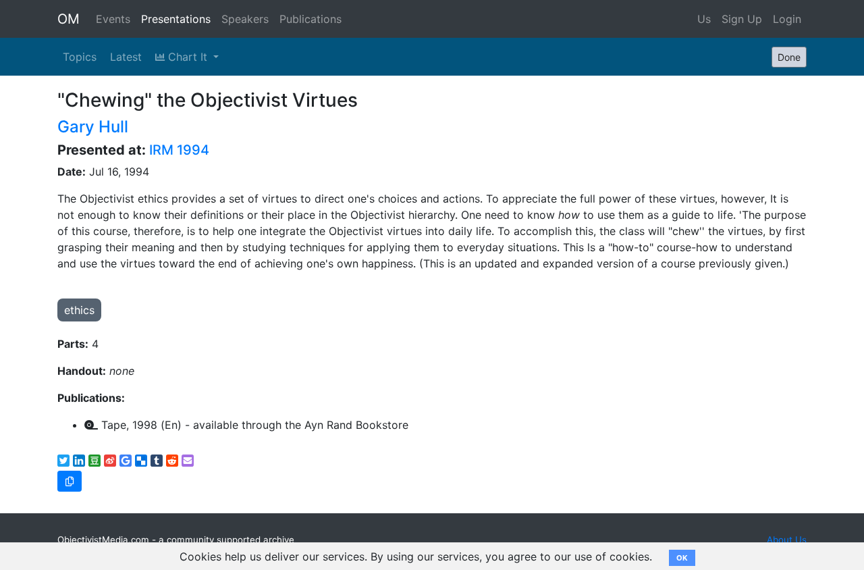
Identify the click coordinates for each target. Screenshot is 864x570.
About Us (787, 539)
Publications (310, 19)
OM (68, 19)
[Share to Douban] (94, 461)
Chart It (188, 56)
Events (113, 19)
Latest (126, 56)
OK (682, 558)
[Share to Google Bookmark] (125, 461)
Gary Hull (92, 126)
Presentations (176, 19)
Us (704, 19)
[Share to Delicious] (141, 461)
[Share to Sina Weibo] (110, 461)
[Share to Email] (188, 461)
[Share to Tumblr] (157, 461)
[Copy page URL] (69, 481)
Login (787, 19)
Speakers (245, 19)
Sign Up (742, 19)
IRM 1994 (179, 150)
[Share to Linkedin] (79, 461)
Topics (80, 56)
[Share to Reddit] (172, 461)
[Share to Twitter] (63, 461)
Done (789, 57)
